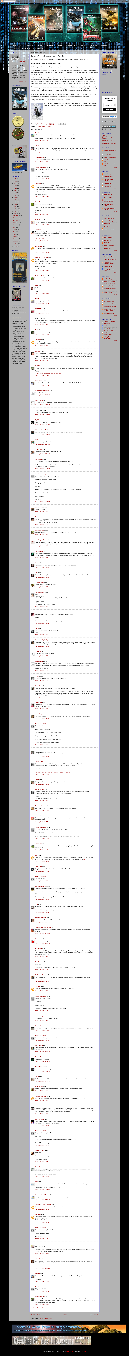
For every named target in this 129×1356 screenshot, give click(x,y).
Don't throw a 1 (108, 176)
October (15, 220)
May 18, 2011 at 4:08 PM (42, 634)
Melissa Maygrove (109, 245)
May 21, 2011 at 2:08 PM (42, 1281)
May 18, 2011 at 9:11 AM (42, 345)
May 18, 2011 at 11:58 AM (42, 454)
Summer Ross (39, 551)
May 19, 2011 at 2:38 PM (42, 1100)
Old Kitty (37, 201)
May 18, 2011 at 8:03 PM (42, 838)
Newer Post (35, 1315)
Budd (36, 439)
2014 (15, 206)
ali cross (37, 612)
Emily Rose (38, 220)
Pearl (36, 285)
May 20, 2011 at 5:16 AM (42, 1222)
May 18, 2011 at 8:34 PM (42, 850)
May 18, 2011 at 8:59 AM (42, 324)
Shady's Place (108, 292)
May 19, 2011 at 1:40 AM (42, 969)
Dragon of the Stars (71, 45)
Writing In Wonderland (107, 337)
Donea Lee (38, 686)
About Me (21, 45)
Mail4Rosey (107, 248)
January (15, 241)
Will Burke (38, 146)
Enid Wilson (38, 229)
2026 (15, 179)
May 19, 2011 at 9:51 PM (42, 1176)
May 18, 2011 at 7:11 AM (42, 252)
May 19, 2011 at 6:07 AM (42, 991)
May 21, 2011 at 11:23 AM (42, 1268)
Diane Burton (108, 186)
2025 (15, 181)
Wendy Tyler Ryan (40, 540)
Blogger (84, 1351)
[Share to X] (62, 124)
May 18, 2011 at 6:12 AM (42, 140)
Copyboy (38, 651)
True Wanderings (109, 301)
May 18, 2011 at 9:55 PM (42, 912)
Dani (36, 562)
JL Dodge (38, 750)
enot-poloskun (70, 1351)
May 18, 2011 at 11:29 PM (42, 943)
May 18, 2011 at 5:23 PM (42, 708)
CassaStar (30, 45)
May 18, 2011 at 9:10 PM (42, 881)
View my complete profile (19, 81)
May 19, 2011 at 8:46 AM (42, 1040)
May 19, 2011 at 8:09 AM (42, 1020)
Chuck (37, 779)
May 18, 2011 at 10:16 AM (42, 404)
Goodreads (105, 142)
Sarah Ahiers (39, 507)
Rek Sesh (38, 1214)
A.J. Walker (38, 459)
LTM (36, 904)
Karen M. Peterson (40, 917)
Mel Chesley (38, 132)
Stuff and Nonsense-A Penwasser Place (110, 282)
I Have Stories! (108, 194)
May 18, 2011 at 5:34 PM (42, 718)
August (15, 225)
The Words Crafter (40, 886)
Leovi (37, 815)
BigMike (37, 420)
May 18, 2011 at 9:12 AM (42, 360)
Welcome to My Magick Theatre (108, 329)
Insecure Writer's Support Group (21, 48)
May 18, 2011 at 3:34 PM (42, 606)
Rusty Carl (38, 1167)
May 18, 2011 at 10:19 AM (42, 414)
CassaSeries (83, 45)
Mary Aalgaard (39, 1296)
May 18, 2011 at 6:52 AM (42, 178)
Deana (37, 1076)
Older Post (94, 1315)
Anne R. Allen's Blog (110, 157)
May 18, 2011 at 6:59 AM (42, 196)
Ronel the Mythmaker (110, 259)
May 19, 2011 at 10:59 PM (42, 1189)
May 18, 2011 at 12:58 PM (42, 501)
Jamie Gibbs (39, 661)
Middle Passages (109, 243)
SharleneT (38, 351)
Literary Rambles (109, 229)
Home (14, 45)
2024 (15, 183)
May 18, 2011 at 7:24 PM (42, 810)
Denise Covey (39, 761)
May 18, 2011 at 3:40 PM (42, 623)
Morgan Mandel (39, 592)
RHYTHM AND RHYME (41, 257)
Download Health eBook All (43, 1204)
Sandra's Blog (108, 279)
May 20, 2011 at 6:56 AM (42, 1238)
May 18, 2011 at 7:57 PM (42, 822)
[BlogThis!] (60, 124)
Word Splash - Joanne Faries (108, 333)
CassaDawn (93, 45)
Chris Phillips (39, 380)
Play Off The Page (109, 256)
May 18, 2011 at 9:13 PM (42, 899)
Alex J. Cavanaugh (40, 167)
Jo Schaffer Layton (41, 975)
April (14, 234)
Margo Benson (39, 1066)
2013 (15, 209)
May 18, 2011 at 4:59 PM (42, 670)
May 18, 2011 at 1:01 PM (42, 511)
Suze (36, 1181)
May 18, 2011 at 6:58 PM (42, 800)
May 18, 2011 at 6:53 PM (42, 784)
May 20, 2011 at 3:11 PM (42, 1253)
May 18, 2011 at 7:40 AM (42, 280)
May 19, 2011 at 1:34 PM (42, 1090)
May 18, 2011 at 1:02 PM (42, 524)
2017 (15, 199)
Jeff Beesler (38, 246)
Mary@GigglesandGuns (42, 390)
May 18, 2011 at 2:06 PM (42, 557)
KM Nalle (37, 1258)
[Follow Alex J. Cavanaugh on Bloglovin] (109, 117)
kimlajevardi (107, 223)
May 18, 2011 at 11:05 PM (42, 933)
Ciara (36, 517)
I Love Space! (108, 197)
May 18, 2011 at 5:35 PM (42, 744)
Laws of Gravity (108, 221)
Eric (36, 1244)
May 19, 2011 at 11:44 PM (42, 1199)
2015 (15, 204)
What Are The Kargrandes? (109, 143)
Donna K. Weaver (40, 806)
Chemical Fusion (39, 238)
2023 (15, 186)
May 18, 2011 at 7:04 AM (42, 241)
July (14, 227)
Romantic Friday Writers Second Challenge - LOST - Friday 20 (52, 772)
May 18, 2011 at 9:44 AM (42, 385)
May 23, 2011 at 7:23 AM (42, 1291)
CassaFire (39, 45)
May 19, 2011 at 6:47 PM (42, 1125)
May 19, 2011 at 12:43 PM (42, 1081)
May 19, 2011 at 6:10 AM (42, 1010)
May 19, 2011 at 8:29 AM (42, 1030)
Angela (37, 298)
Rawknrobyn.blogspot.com (43, 927)
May (14, 232)
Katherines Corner (109, 218)
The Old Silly (39, 1016)
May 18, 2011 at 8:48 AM (42, 313)
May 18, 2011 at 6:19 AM (42, 152)
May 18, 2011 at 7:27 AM (42, 270)
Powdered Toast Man (41, 1194)
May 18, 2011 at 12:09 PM (42, 468)
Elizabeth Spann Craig (41, 429)
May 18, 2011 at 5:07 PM (42, 680)
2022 (15, 188)
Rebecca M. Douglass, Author (109, 263)
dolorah (37, 1273)
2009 (15, 246)
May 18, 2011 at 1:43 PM (42, 546)
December (16, 215)
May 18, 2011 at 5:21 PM (42, 697)
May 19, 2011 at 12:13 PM (42, 1071)
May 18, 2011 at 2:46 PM (42, 587)
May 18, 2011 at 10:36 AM (42, 434)
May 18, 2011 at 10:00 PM (42, 922)
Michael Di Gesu (40, 1150)
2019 (15, 195)
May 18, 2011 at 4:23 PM (42, 646)
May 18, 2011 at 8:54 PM (42, 871)
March (15, 236)
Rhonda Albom (39, 157)
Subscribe (109, 109)
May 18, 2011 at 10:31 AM (42, 424)
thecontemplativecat (110, 303)
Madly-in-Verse (108, 237)
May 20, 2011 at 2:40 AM (42, 1209)
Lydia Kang (38, 866)
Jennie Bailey (39, 1106)
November (16, 218)
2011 (15, 213)
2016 (15, 202)
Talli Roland (38, 308)
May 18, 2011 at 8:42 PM (42, 861)
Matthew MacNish (40, 275)
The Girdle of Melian (110, 306)
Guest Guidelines (38, 48)
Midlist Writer (108, 240)
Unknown (38, 183)
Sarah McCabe (39, 530)
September (16, 222)
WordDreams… (108, 326)
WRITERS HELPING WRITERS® (109, 322)
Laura (37, 628)
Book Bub (104, 138)
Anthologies (103, 45)
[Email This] (58, 124)
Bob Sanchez (39, 449)
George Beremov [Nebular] (43, 1025)
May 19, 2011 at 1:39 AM (42, 956)
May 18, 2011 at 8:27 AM (42, 293)
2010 (15, 244)
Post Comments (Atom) (45, 1318)
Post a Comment (38, 1308)
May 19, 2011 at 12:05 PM (42, 1061)
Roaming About (108, 266)
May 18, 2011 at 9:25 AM (42, 375)
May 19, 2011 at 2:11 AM (42, 981)
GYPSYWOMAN (39, 1119)
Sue (36, 855)
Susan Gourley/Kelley (41, 640)
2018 (15, 197)
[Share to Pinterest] (65, 124)
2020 (15, 192)
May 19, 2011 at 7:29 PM (42, 1145)
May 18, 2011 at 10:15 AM (42, 395)
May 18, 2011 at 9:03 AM (42, 334)
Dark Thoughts (108, 174)
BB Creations (108, 154)
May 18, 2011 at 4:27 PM (42, 656)
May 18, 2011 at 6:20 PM (42, 774)
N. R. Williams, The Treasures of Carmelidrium (48, 373)
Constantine (107, 183)
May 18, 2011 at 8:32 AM (42, 303)
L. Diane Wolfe (39, 582)
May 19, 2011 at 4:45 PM (42, 1114)
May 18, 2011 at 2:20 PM (42, 577)
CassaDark (59, 45)
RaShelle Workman (40, 1096)
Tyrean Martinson (109, 313)
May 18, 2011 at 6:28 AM (42, 162)
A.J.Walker (38, 126)
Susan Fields (39, 1045)
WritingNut (38, 843)
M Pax (37, 676)
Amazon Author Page (108, 140)
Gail (36, 330)
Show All (115, 167)
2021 (15, 190)
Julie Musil (38, 702)
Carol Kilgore (39, 400)
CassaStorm (49, 45)
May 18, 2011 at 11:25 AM (42, 444)
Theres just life (39, 789)
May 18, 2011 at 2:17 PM (42, 567)
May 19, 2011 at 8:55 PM (42, 1161)
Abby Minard (39, 1086)
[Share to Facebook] (63, 124)
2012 (15, 211)
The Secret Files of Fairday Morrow (109, 310)
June (14, 229)
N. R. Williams (39, 366)
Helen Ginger (39, 713)
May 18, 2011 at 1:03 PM (42, 534)
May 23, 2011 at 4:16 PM (42, 1304)
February (16, 238)
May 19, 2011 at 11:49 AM (42, 1051)
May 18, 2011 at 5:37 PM (42, 756)
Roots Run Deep (46, 126)
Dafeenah (38, 939)
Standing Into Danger (110, 285)
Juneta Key (107, 226)
